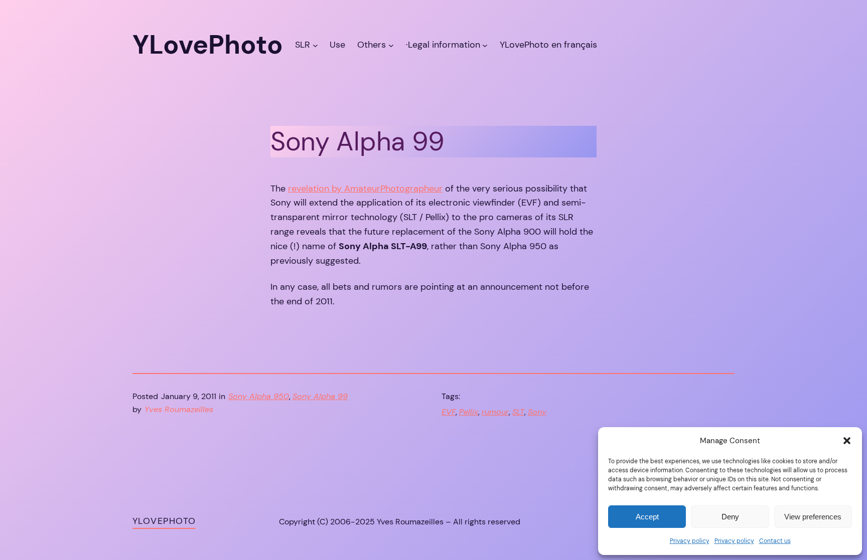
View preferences (812, 516)
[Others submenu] (391, 45)
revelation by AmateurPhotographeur (365, 188)
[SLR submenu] (315, 45)
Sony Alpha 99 (320, 396)
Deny (730, 516)
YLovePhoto (164, 521)
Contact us (775, 541)
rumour (495, 412)
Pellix (468, 412)
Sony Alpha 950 (258, 396)
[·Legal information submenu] (485, 45)
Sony (537, 412)
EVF (449, 412)
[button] (847, 441)
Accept (647, 516)
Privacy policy (689, 541)
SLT (518, 412)
